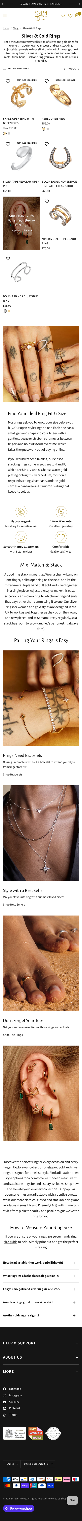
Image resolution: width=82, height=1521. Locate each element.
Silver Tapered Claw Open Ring (21, 184)
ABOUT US (12, 1357)
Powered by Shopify (58, 1498)
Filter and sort (18, 68)
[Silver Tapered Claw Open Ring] (21, 158)
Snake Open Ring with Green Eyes (18, 121)
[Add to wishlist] (8, 81)
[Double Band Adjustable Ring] (21, 272)
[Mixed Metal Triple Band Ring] (60, 215)
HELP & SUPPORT (19, 1343)
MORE (8, 1371)
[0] (76, 15)
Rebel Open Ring (53, 119)
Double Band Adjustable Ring (20, 298)
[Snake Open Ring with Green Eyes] (21, 95)
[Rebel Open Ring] (60, 95)
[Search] (63, 15)
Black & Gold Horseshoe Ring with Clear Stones (59, 184)
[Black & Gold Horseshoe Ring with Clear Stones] (60, 158)
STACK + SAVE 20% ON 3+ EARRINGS (40, 4)
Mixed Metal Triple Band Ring (59, 241)
